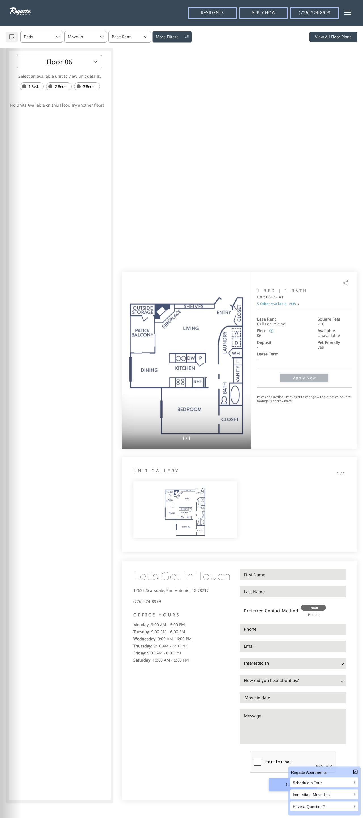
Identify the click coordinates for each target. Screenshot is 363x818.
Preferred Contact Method (271, 610)
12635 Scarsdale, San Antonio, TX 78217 (171, 590)
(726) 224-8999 (147, 601)
